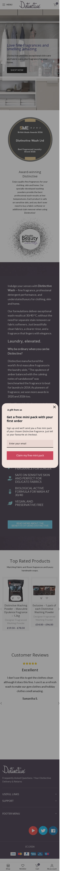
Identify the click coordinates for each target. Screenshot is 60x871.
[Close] (54, 407)
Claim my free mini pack (30, 455)
